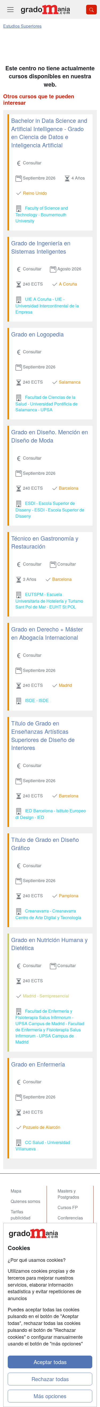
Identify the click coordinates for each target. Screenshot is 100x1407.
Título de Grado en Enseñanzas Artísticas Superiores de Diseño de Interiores (43, 735)
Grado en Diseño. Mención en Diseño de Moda (49, 436)
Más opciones (50, 1396)
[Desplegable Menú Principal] (10, 9)
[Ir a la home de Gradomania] (45, 9)
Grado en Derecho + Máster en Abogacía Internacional (47, 633)
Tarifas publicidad (20, 1215)
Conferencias (70, 1218)
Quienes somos (25, 1201)
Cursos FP (68, 1207)
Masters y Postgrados (68, 1194)
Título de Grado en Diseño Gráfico (45, 843)
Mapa (16, 1191)
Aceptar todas (50, 1362)
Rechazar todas (50, 1379)
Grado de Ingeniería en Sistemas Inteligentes (40, 247)
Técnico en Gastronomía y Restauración (44, 542)
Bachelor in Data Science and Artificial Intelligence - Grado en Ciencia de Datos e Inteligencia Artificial (49, 132)
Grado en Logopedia (37, 334)
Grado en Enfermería (38, 1064)
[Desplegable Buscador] (91, 9)
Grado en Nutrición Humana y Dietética (49, 943)
